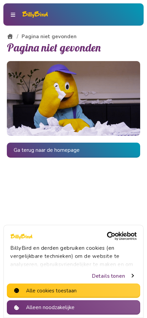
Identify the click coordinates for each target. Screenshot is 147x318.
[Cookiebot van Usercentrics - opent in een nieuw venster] (107, 236)
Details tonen (108, 276)
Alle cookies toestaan (51, 290)
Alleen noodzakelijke (50, 307)
